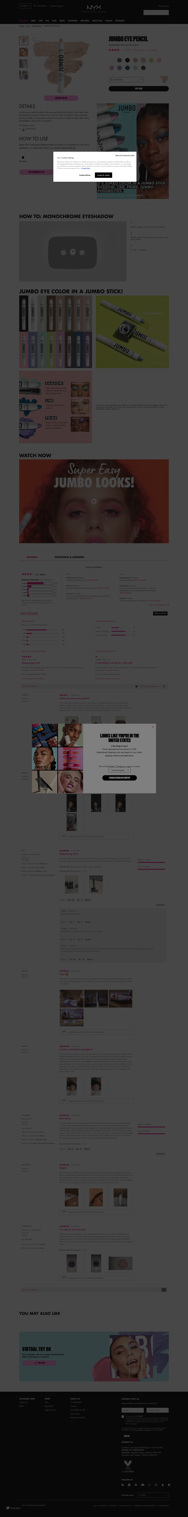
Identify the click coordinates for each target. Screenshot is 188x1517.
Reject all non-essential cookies (125, 155)
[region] (94, 167)
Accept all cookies (103, 175)
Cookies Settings (84, 175)
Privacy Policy (86, 168)
